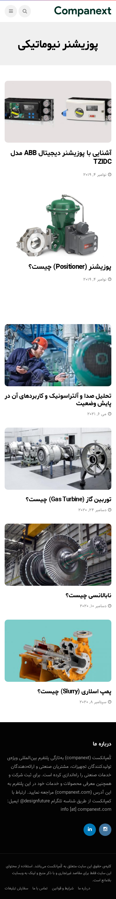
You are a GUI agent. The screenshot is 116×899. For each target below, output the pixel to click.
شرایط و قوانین (63, 888)
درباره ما (84, 888)
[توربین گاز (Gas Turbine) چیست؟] (58, 459)
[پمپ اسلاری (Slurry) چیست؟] (58, 651)
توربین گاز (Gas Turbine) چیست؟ (68, 499)
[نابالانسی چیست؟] (58, 555)
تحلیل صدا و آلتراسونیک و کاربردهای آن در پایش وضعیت (58, 400)
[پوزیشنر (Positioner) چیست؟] (58, 225)
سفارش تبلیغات (16, 888)
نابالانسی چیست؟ (88, 595)
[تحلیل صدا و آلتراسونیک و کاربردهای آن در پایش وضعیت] (58, 355)
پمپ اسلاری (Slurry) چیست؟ (74, 691)
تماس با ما (40, 888)
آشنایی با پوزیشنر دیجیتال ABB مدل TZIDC (61, 158)
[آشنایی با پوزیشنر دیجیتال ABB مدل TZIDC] (58, 112)
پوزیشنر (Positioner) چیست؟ (69, 267)
